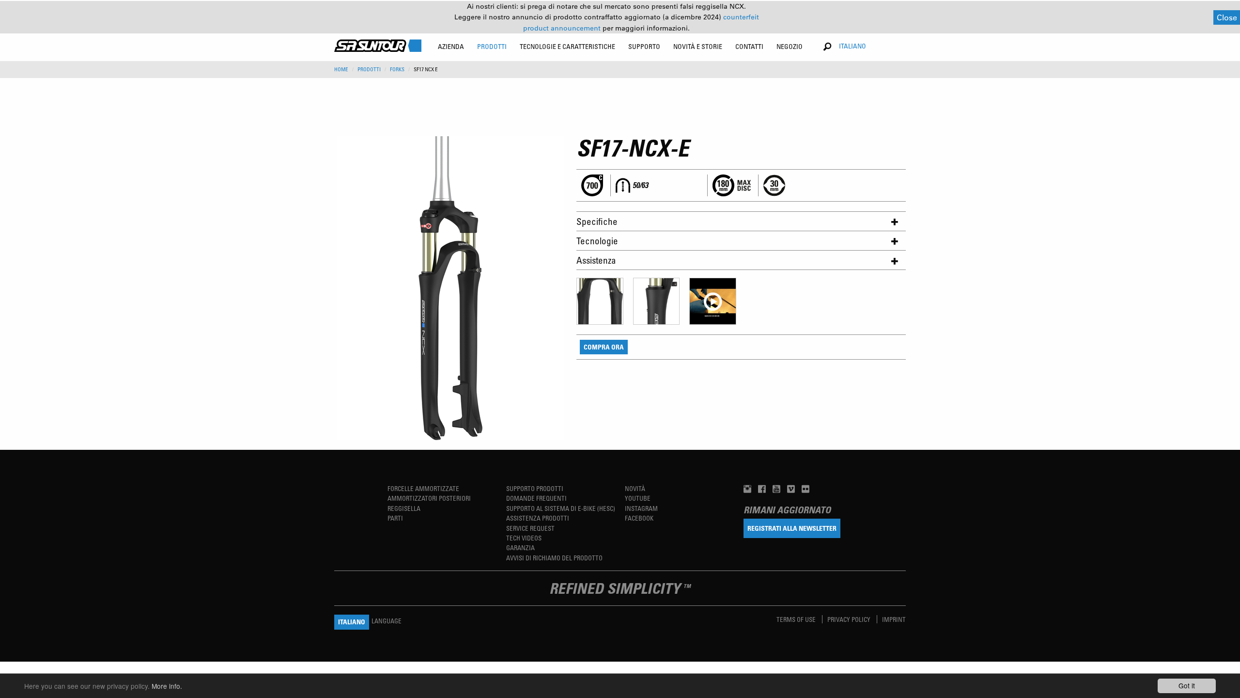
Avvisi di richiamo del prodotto (554, 558)
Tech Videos (524, 538)
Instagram (641, 508)
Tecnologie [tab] (597, 240)
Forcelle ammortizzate (423, 488)
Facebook (639, 518)
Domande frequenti (536, 498)
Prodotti (369, 69)
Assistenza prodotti (537, 518)
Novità (635, 488)
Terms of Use (796, 619)
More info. (167, 686)
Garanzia (520, 547)
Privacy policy (849, 619)
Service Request (530, 528)
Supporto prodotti (534, 488)
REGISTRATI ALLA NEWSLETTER (792, 528)
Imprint (894, 619)
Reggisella (404, 508)
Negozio (789, 46)
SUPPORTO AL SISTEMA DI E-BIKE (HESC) (560, 508)
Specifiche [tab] (597, 221)
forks (397, 69)
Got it (1186, 685)
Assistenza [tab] (596, 260)
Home (341, 69)
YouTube (638, 498)
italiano (852, 46)
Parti (395, 518)
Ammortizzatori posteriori (429, 498)
